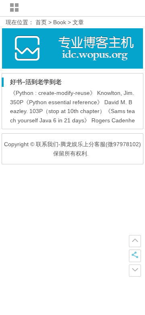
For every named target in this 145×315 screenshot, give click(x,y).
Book (59, 22)
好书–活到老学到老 (36, 81)
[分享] (135, 256)
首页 (41, 22)
